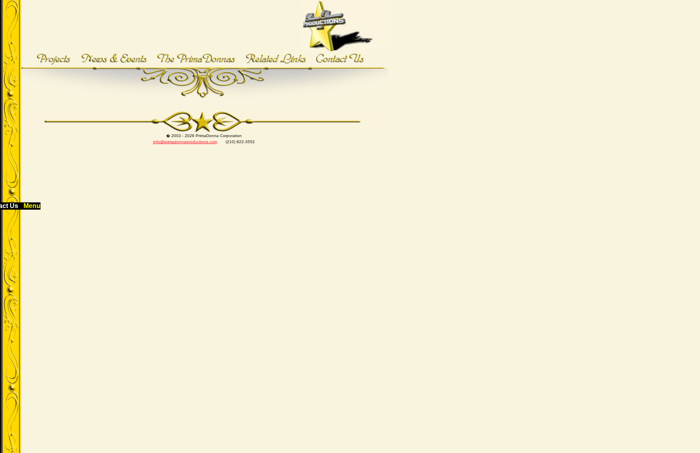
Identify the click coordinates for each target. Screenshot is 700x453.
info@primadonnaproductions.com (185, 142)
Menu (32, 205)
